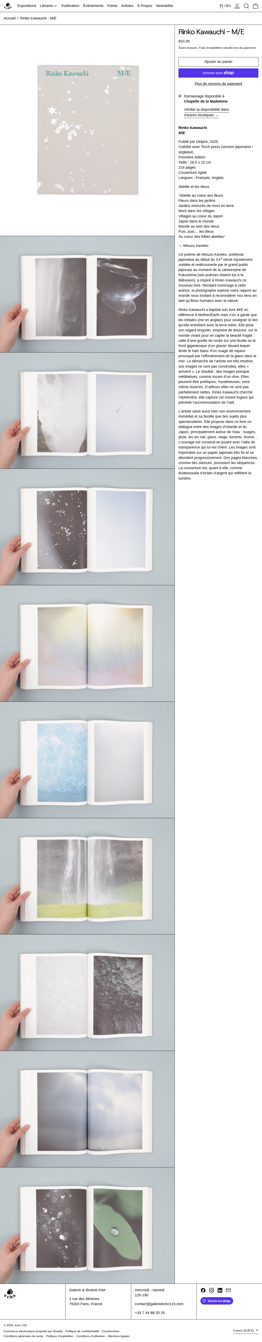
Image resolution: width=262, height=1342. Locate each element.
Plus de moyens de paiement (218, 84)
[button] (246, 6)
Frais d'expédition (210, 47)
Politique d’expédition (59, 1336)
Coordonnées (110, 1331)
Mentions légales (119, 1336)
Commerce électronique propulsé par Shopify (33, 1331)
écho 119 (21, 1325)
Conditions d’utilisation (90, 1336)
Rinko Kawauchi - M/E (38, 18)
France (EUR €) (244, 1330)
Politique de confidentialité (82, 1331)
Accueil (10, 18)
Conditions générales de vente (23, 1336)
